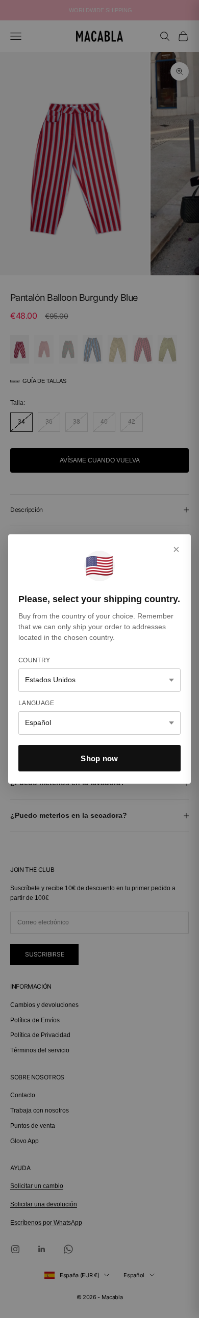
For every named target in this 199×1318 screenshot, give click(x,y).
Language (36, 703)
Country (34, 660)
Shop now (99, 758)
